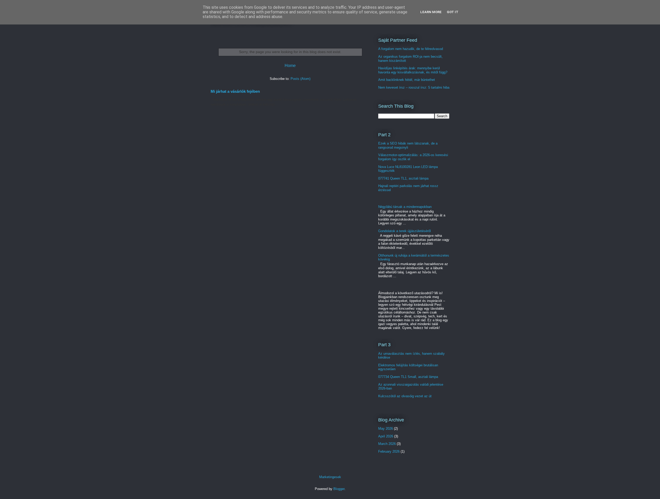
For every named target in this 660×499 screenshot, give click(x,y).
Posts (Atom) (300, 79)
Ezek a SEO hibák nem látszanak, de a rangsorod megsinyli (408, 145)
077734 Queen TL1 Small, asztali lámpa (408, 377)
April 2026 (385, 436)
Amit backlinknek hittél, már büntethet (406, 80)
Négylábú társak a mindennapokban (405, 207)
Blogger (338, 489)
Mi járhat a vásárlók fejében (235, 91)
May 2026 (385, 428)
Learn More (431, 12)
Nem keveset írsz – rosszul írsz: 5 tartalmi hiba (413, 87)
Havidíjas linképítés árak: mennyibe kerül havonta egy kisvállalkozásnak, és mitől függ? (412, 70)
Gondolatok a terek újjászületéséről (404, 231)
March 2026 (387, 444)
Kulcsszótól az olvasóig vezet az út (405, 396)
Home (290, 65)
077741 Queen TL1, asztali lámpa (403, 178)
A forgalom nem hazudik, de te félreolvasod (410, 49)
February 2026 (389, 451)
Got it (452, 12)
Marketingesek (330, 477)
